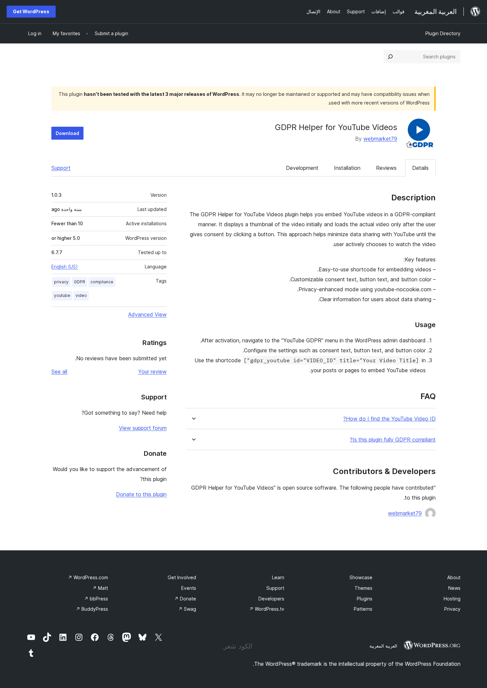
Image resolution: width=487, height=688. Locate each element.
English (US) (64, 266)
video (81, 295)
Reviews (386, 168)
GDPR (79, 281)
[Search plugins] (390, 56)
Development (302, 168)
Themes (363, 588)
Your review (152, 371)
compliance (101, 281)
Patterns (363, 609)
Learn (278, 577)
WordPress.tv (266, 609)
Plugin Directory (442, 33)
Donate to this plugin (141, 494)
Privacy (452, 609)
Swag (187, 609)
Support (61, 168)
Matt (100, 588)
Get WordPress (31, 11)
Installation (347, 168)
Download (67, 133)
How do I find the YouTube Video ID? (389, 419)
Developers (271, 598)
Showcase (361, 577)
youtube (62, 295)
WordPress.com (88, 577)
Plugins (364, 598)
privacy (61, 281)
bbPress (96, 598)
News (454, 588)
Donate (185, 598)
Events (188, 588)
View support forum (143, 428)
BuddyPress (92, 609)
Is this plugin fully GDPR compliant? (393, 440)
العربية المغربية (383, 646)
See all (59, 371)
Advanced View (147, 314)
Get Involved (182, 577)
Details (420, 168)
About (453, 577)
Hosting (452, 598)
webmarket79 (380, 138)
